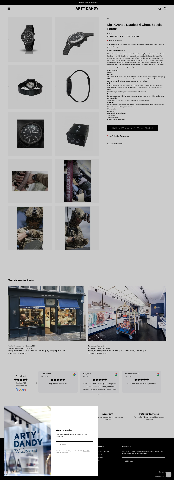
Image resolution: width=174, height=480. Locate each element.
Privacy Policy (86, 450)
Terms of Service (60, 452)
